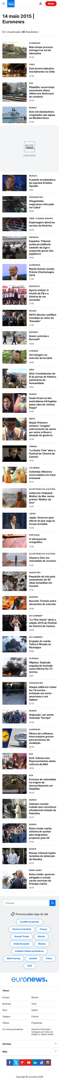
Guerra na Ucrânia (21, 929)
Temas (5, 990)
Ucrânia (33, 958)
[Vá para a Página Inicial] (11, 3)
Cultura (34, 1016)
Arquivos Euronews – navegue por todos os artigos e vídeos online (42, 1032)
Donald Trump (21, 936)
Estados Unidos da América (29, 951)
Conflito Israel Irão (29, 922)
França (43, 929)
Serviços (6, 1044)
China (49, 958)
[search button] (52, 903)
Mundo (34, 997)
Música (42, 944)
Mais (4, 1051)
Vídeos (5, 1022)
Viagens (6, 1016)
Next (4, 1010)
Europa (5, 997)
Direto (51, 3)
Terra (33, 1003)
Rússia (41, 936)
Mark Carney (13, 958)
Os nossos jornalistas (12, 1029)
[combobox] (30, 903)
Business (6, 1003)
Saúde (34, 1010)
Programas (36, 1022)
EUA (29, 966)
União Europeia (21, 944)
